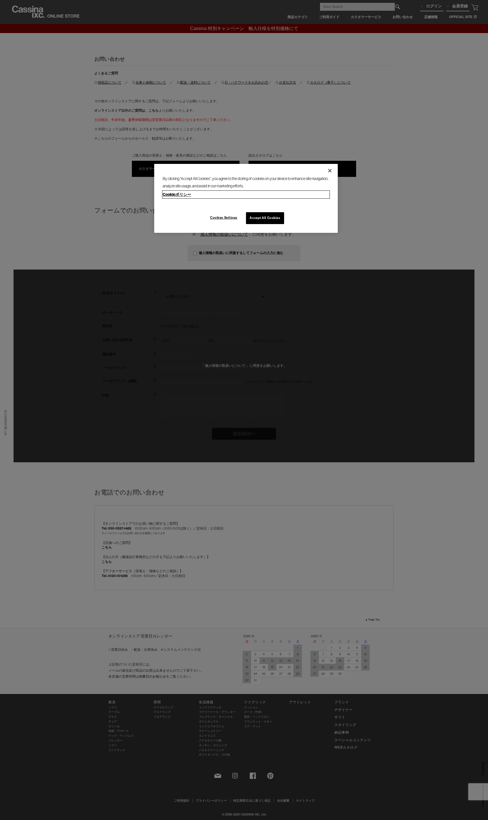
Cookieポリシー (177, 194)
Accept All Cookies (265, 218)
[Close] (330, 170)
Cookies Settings (223, 218)
